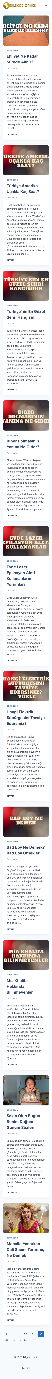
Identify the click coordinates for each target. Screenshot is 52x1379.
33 (25, 1340)
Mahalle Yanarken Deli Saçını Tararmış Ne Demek (25, 1249)
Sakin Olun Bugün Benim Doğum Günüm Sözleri (23, 1121)
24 (14, 1340)
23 (6, 1340)
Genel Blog (12, 50)
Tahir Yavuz (12, 68)
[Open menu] (46, 5)
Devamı (12, 134)
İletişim (26, 1368)
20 (25, 1334)
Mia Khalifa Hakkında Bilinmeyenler (20, 986)
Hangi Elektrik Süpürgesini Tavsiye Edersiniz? (26, 718)
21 (33, 1334)
